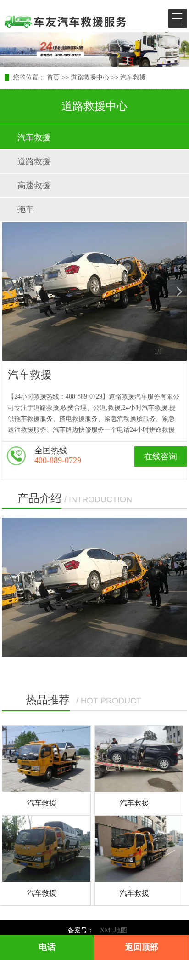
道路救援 (33, 161)
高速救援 (33, 185)
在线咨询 (160, 456)
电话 (47, 947)
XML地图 (113, 930)
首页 (53, 77)
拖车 (25, 209)
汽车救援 (133, 77)
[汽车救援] (46, 759)
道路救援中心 (90, 77)
